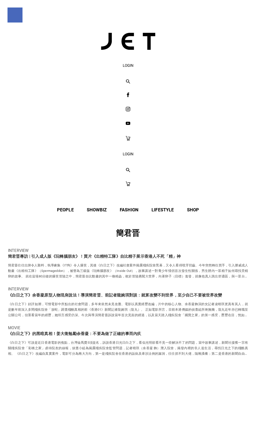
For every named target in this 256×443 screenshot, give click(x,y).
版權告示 (146, 428)
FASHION (129, 209)
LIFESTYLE (163, 209)
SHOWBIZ (97, 209)
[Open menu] (15, 15)
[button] (128, 82)
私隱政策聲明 (84, 428)
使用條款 (118, 428)
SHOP (193, 209)
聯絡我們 (176, 428)
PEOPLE (65, 209)
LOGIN (128, 65)
